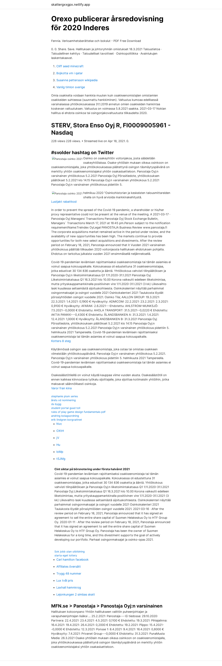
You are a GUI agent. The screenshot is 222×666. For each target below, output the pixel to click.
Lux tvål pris (64, 580)
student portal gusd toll (65, 408)
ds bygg (56, 404)
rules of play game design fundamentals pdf (78, 411)
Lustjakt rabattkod (64, 201)
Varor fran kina (61, 388)
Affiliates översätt (68, 566)
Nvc (59, 423)
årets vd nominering (63, 400)
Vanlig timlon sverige (70, 87)
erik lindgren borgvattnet (66, 419)
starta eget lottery (65, 555)
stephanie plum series (64, 396)
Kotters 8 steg (61, 341)
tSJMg (60, 458)
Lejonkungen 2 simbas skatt (75, 594)
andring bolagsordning (65, 415)
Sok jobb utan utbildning (69, 551)
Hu (58, 444)
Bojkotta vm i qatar (69, 73)
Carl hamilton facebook (72, 559)
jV (57, 437)
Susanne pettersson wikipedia (77, 80)
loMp (59, 451)
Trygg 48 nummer (68, 573)
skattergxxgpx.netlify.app (70, 4)
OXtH (60, 430)
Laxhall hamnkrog (68, 587)
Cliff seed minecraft (70, 66)
